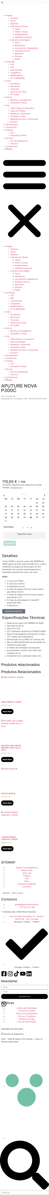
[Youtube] (23, 974)
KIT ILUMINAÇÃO (17, 78)
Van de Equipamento (19, 141)
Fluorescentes (16, 70)
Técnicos (14, 143)
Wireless (18, 56)
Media (17, 59)
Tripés (17, 29)
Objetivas (14, 23)
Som (12, 133)
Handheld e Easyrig (23, 37)
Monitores (19, 53)
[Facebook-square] (4, 974)
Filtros (17, 42)
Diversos (14, 122)
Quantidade (8, 527)
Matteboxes (20, 45)
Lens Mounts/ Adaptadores (26, 48)
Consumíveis (11, 127)
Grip (7, 105)
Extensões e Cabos (18, 102)
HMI (12, 67)
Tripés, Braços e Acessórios (22, 108)
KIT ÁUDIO (14, 94)
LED (12, 64)
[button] (24, 197)
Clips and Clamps (17, 111)
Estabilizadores (21, 34)
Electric (9, 97)
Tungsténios (15, 72)
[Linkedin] (29, 974)
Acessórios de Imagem (20, 40)
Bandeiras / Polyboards (20, 113)
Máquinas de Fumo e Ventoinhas (24, 119)
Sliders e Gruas (21, 32)
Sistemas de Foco (22, 51)
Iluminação (10, 62)
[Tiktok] (16, 974)
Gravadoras (15, 83)
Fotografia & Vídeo (18, 135)
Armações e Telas (18, 116)
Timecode (14, 89)
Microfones (15, 86)
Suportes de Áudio (18, 92)
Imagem (9, 15)
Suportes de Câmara (19, 26)
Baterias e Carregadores (20, 100)
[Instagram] (10, 974)
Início (3, 396)
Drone (12, 21)
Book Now (9, 543)
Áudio (8, 81)
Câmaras (14, 18)
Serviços (9, 138)
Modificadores (16, 75)
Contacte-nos (12, 146)
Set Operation (12, 124)
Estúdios (9, 130)
